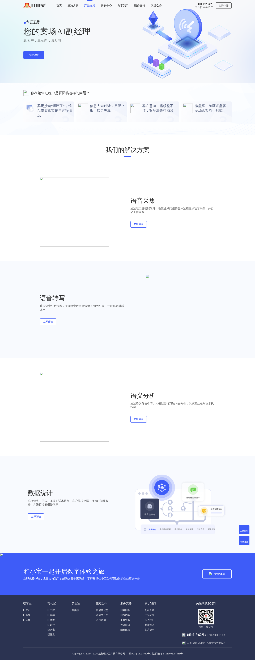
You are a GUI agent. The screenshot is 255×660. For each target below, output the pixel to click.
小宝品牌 (149, 615)
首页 (59, 5)
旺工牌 (51, 610)
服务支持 (139, 5)
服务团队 (125, 610)
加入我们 (149, 620)
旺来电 (51, 629)
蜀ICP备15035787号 (139, 653)
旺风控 (51, 625)
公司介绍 (149, 610)
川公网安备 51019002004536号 (166, 653)
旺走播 (27, 620)
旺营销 (27, 615)
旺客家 (51, 620)
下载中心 (125, 620)
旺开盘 (51, 634)
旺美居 (75, 610)
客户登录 (149, 629)
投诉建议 (125, 625)
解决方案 (73, 5)
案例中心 (106, 5)
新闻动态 (149, 625)
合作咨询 (101, 620)
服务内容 (125, 615)
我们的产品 (102, 615)
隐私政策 (125, 629)
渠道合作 (156, 5)
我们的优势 (102, 610)
